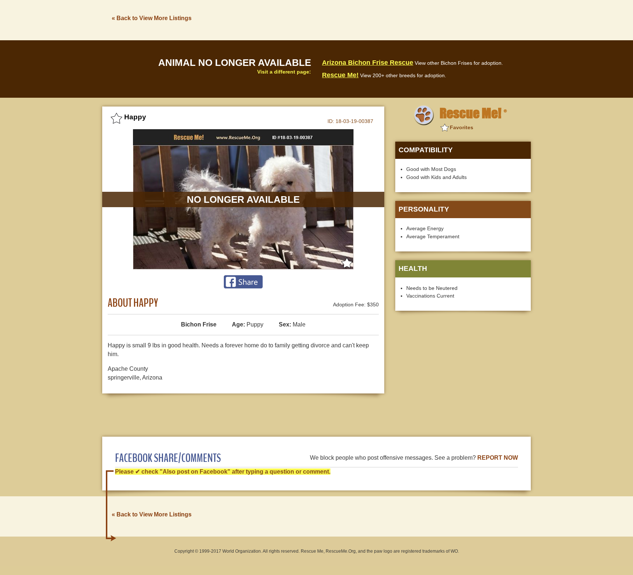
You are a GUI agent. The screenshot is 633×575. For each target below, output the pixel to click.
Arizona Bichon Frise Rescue (367, 62)
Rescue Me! (340, 75)
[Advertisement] (397, 19)
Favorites (461, 127)
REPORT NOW (497, 458)
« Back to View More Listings (152, 18)
